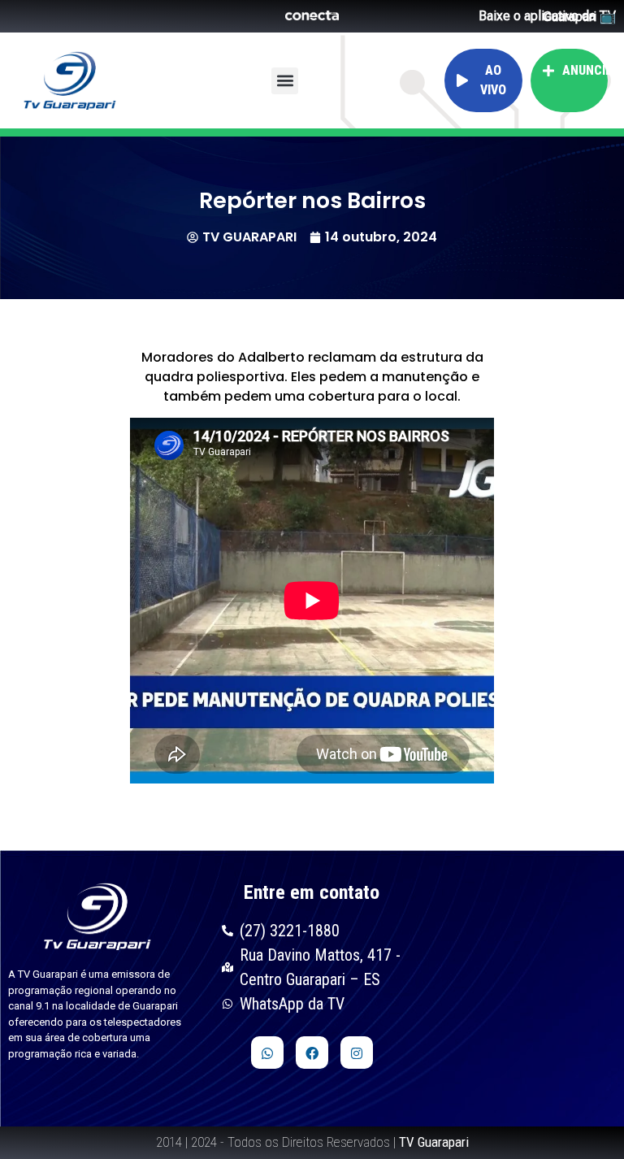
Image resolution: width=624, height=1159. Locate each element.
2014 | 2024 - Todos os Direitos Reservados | (312, 1142)
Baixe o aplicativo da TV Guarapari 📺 (547, 16)
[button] (284, 80)
